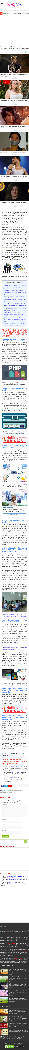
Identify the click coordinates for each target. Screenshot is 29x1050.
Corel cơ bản (15, 772)
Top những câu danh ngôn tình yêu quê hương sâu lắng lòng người (18, 999)
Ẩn (22, 282)
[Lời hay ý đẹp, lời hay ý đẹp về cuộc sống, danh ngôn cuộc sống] (14, 4)
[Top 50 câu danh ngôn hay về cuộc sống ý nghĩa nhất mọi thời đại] (4, 979)
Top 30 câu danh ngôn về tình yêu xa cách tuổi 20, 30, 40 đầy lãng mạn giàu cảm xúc (18, 1018)
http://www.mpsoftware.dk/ (12, 647)
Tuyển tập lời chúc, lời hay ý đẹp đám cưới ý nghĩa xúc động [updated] (14, 1037)
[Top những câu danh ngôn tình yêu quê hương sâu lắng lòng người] (4, 1000)
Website (4, 830)
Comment (4, 804)
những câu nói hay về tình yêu (14, 879)
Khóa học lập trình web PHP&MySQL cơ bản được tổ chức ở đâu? (14, 314)
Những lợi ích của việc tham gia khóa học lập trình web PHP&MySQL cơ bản (15, 305)
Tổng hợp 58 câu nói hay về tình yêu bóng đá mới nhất (17, 984)
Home (1, 47)
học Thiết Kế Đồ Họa (14, 778)
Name (4, 819)
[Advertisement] (14, 30)
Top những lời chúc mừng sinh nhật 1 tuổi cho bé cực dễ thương (18, 992)
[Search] (25, 841)
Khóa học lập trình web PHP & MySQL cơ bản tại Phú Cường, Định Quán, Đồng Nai (14, 287)
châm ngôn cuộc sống (16, 884)
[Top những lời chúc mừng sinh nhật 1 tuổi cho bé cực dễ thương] (4, 993)
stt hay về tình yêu (12, 882)
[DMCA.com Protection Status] (14, 1046)
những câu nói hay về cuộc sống (14, 876)
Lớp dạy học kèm (19, 790)
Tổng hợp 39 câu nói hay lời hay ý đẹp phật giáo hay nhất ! (18, 1030)
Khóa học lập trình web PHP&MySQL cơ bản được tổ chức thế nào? (15, 319)
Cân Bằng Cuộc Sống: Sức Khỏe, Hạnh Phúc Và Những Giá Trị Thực (17, 1011)
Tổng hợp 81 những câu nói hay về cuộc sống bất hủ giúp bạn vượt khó (18, 971)
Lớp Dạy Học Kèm (9, 47)
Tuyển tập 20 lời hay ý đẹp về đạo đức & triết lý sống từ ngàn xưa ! (18, 1025)
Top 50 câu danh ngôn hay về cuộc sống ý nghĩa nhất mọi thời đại (18, 978)
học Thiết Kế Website (14, 766)
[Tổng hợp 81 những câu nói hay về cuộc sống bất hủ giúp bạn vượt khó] (4, 971)
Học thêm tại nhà (8, 790)
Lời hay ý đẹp (9, 254)
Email (3, 825)
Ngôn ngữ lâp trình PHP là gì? (14, 290)
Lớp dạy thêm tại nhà (7, 792)
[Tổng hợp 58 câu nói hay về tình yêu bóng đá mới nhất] (4, 986)
